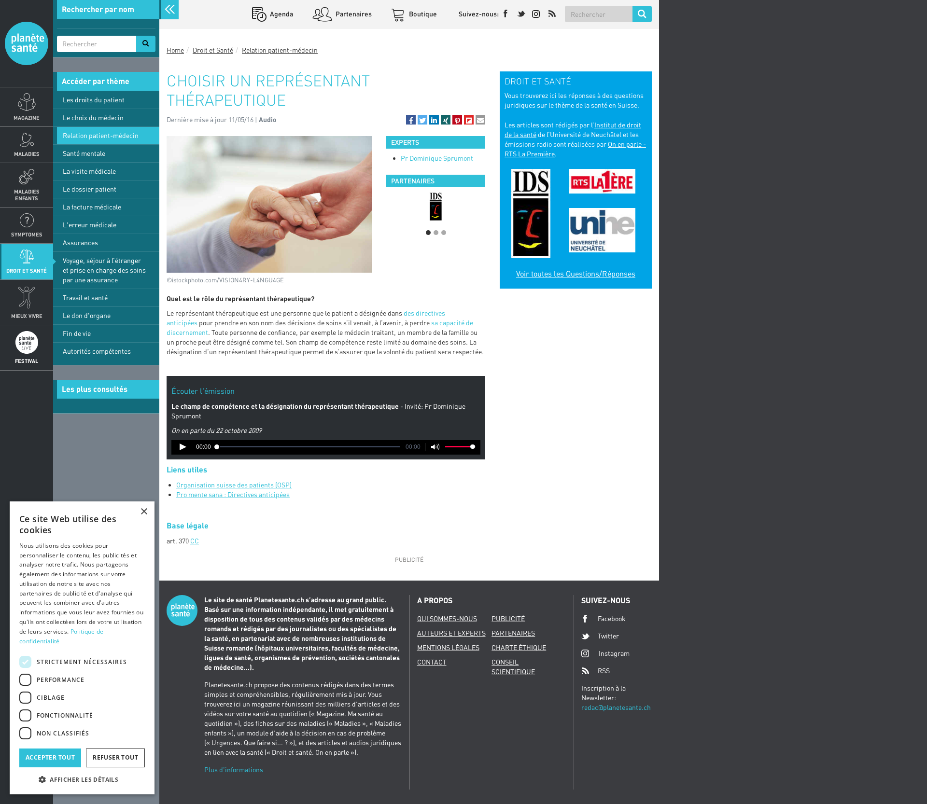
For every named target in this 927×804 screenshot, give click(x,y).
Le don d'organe (87, 315)
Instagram (614, 653)
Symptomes (26, 234)
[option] (435, 206)
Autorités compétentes (97, 351)
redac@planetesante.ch (616, 707)
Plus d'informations (233, 769)
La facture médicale (92, 207)
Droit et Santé (26, 270)
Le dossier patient (89, 189)
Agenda (280, 14)
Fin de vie (77, 333)
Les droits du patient (94, 100)
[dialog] (82, 647)
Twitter (608, 636)
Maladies (27, 154)
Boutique (422, 14)
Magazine (27, 117)
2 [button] (436, 232)
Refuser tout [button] (115, 757)
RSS (604, 670)
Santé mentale (84, 153)
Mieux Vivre (26, 316)
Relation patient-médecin (101, 135)
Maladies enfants (27, 194)
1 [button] (428, 232)
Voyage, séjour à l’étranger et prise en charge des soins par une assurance (104, 270)
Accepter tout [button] (50, 757)
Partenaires (353, 14)
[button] (411, 120)
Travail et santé (85, 297)
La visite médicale (89, 171)
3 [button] (443, 232)
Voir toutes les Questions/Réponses (575, 273)
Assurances (80, 242)
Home (175, 50)
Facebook (612, 618)
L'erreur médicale (89, 225)
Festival (26, 361)
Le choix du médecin (93, 117)
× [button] (143, 511)
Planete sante (26, 43)
